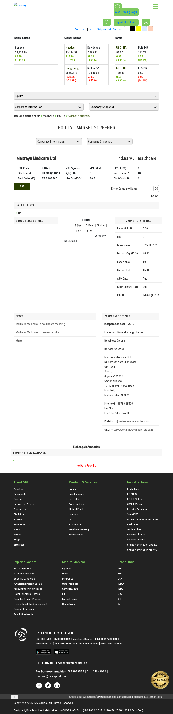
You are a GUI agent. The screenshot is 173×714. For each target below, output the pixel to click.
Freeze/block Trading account (30, 603)
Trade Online (134, 529)
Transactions (76, 534)
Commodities (76, 504)
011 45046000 (46, 663)
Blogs (17, 539)
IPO (70, 519)
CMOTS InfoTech (72, 710)
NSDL (120, 588)
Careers (18, 499)
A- (91, 29)
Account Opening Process (28, 588)
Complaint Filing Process (27, 598)
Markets (48, 115)
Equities (66, 568)
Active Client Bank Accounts (142, 519)
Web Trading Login (126, 12)
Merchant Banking (79, 529)
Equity (61, 115)
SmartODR (132, 514)
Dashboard (133, 524)
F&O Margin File (22, 568)
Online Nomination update (142, 544)
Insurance (74, 514)
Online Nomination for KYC (142, 549)
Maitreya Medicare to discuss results (37, 332)
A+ (76, 29)
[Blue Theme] (144, 28)
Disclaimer (20, 514)
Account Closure (136, 539)
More (19, 340)
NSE (120, 568)
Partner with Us (22, 524)
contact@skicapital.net (73, 663)
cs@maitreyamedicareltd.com (131, 421)
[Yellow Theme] (138, 28)
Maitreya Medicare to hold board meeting (40, 324)
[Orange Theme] (150, 28)
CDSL (120, 593)
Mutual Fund (76, 509)
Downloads (20, 493)
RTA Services (75, 524)
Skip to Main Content (110, 29)
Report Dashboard (126, 22)
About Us (18, 488)
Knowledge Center (24, 504)
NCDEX (121, 583)
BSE (22, 186)
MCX (120, 578)
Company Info (70, 588)
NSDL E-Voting (134, 499)
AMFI (120, 603)
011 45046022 (97, 671)
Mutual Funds (69, 598)
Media (17, 529)
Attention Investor (24, 573)
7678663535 (75, 671)
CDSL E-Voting (134, 504)
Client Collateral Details (27, 593)
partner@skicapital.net (51, 676)
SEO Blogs (19, 544)
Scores (17, 534)
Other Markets (70, 583)
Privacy (18, 519)
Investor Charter (136, 534)
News (65, 573)
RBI (119, 598)
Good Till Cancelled (24, 578)
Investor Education (137, 509)
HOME (37, 115)
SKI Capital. (41, 703)
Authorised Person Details (28, 583)
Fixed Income (76, 493)
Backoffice (133, 488)
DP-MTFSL (132, 493)
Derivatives (75, 499)
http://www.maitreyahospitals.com (132, 429)
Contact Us (20, 509)
